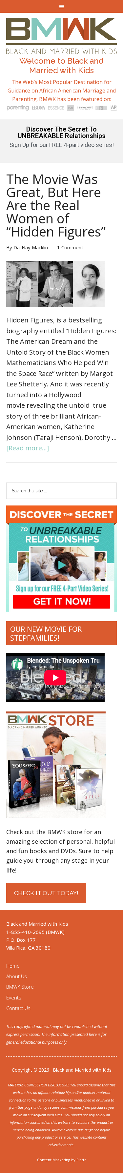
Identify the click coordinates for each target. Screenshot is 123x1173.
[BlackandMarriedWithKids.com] (61, 48)
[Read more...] (27, 447)
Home (13, 965)
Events (13, 997)
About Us (16, 976)
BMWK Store (20, 986)
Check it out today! (46, 893)
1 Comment (70, 247)
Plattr (81, 1159)
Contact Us (18, 1008)
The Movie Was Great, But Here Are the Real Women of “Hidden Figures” (56, 205)
